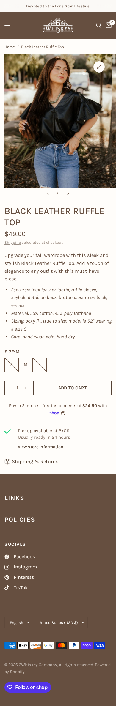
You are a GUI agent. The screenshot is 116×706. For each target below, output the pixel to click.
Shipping (12, 242)
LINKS (14, 498)
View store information (40, 446)
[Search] (99, 25)
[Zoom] (99, 67)
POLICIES (19, 519)
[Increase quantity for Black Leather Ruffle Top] (25, 388)
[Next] (68, 193)
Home (9, 47)
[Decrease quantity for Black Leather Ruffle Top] (9, 388)
